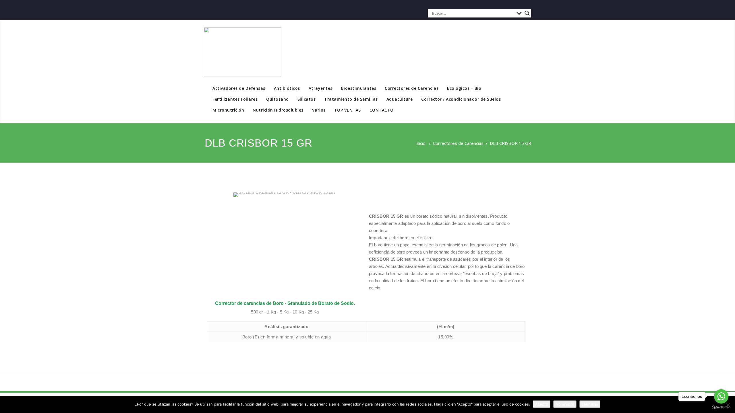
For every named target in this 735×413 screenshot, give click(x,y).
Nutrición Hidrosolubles (278, 110)
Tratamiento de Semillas (351, 99)
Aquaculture (399, 99)
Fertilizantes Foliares (235, 99)
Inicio (420, 143)
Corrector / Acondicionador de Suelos (461, 99)
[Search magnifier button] (527, 13)
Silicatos (306, 99)
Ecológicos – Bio (464, 88)
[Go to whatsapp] (721, 396)
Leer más (590, 404)
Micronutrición (228, 110)
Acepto (541, 404)
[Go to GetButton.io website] (721, 407)
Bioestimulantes (358, 88)
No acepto (565, 404)
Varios (319, 110)
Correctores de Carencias (411, 88)
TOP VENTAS (347, 110)
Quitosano (277, 99)
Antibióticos (287, 88)
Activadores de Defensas (238, 88)
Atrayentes (320, 88)
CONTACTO (382, 110)
